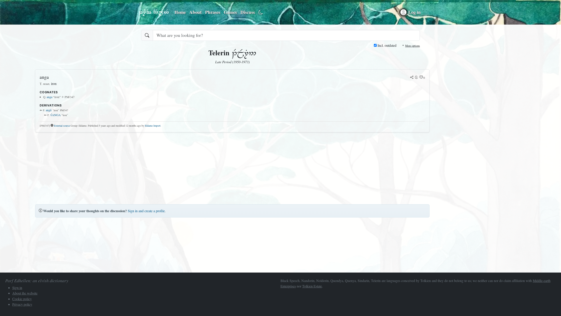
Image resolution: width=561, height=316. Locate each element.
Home (180, 12)
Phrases (212, 12)
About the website (24, 293)
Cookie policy (22, 298)
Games (230, 12)
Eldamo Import (152, 125)
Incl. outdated (386, 45)
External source (62, 125)
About (195, 12)
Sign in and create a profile (146, 210)
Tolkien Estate (312, 286)
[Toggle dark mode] (261, 12)
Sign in (17, 287)
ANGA (55, 115)
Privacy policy (22, 304)
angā (48, 110)
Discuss (247, 12)
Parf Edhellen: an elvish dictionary (153, 12)
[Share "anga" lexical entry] (411, 78)
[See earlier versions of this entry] (416, 78)
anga (49, 97)
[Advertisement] (166, 166)
